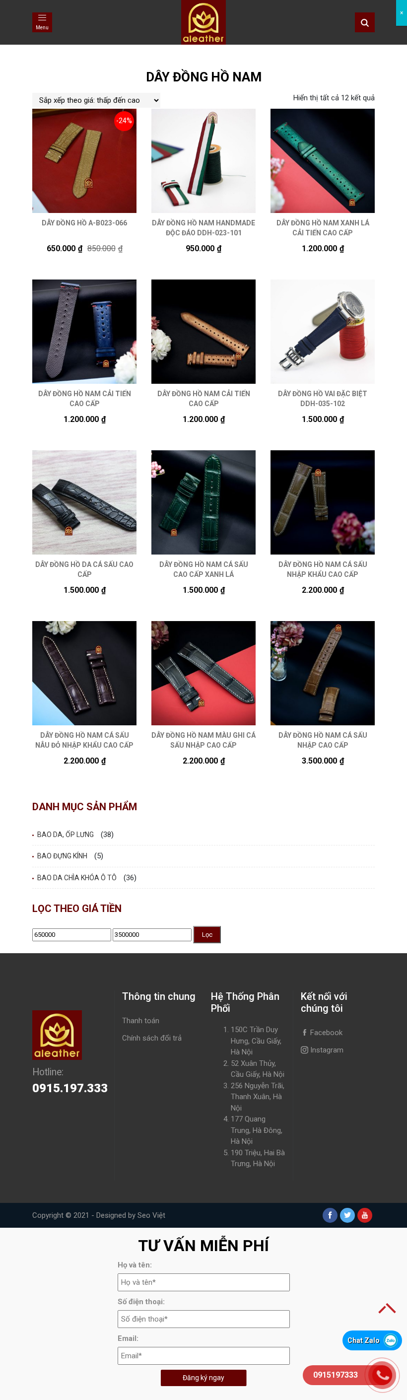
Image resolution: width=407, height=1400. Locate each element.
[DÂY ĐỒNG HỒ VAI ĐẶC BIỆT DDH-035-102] (323, 332)
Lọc (207, 934)
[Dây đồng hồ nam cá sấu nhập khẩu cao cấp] (323, 502)
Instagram (325, 1050)
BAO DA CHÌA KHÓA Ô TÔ (77, 878)
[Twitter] (347, 1215)
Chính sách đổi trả (152, 1038)
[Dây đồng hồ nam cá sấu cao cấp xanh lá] (203, 502)
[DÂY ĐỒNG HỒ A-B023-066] (84, 161)
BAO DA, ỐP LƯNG (65, 835)
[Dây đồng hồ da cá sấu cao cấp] (84, 502)
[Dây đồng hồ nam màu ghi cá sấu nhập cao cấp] (203, 673)
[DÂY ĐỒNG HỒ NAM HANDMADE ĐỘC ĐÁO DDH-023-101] (203, 161)
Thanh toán (140, 1020)
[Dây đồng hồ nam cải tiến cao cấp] (84, 332)
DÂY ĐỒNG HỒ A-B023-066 (84, 223)
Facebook (325, 1032)
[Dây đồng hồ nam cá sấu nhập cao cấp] (323, 673)
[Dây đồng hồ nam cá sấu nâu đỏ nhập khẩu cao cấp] (84, 673)
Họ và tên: (135, 1264)
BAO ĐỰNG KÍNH (62, 856)
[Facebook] (330, 1215)
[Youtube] (364, 1215)
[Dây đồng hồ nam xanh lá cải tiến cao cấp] (323, 161)
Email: (128, 1338)
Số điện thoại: (141, 1301)
